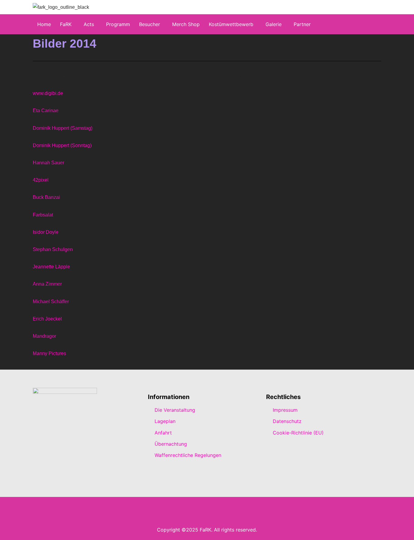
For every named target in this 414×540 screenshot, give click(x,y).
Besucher (149, 24)
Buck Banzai (46, 197)
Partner (302, 24)
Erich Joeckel (47, 318)
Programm (118, 24)
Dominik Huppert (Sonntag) (62, 145)
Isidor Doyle (45, 232)
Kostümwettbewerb (231, 24)
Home (44, 24)
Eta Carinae (45, 110)
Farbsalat (43, 214)
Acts (89, 24)
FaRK (66, 24)
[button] (67, 24)
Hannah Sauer (48, 162)
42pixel (40, 180)
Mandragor (44, 336)
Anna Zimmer (47, 284)
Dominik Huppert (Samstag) (62, 128)
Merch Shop (186, 24)
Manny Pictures (49, 353)
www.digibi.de (48, 93)
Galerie (273, 24)
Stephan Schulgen (53, 249)
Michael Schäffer (51, 301)
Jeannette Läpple (51, 266)
